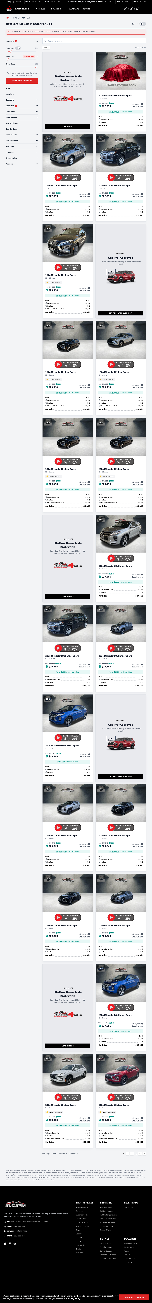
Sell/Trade (73, 9)
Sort (133, 24)
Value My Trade (29, 56)
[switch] (142, 24)
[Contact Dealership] (130, 9)
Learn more (68, 126)
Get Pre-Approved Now (121, 313)
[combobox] (94, 41)
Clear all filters (140, 48)
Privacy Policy (73, 1299)
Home (8, 18)
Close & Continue (134, 1297)
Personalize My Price (22, 81)
